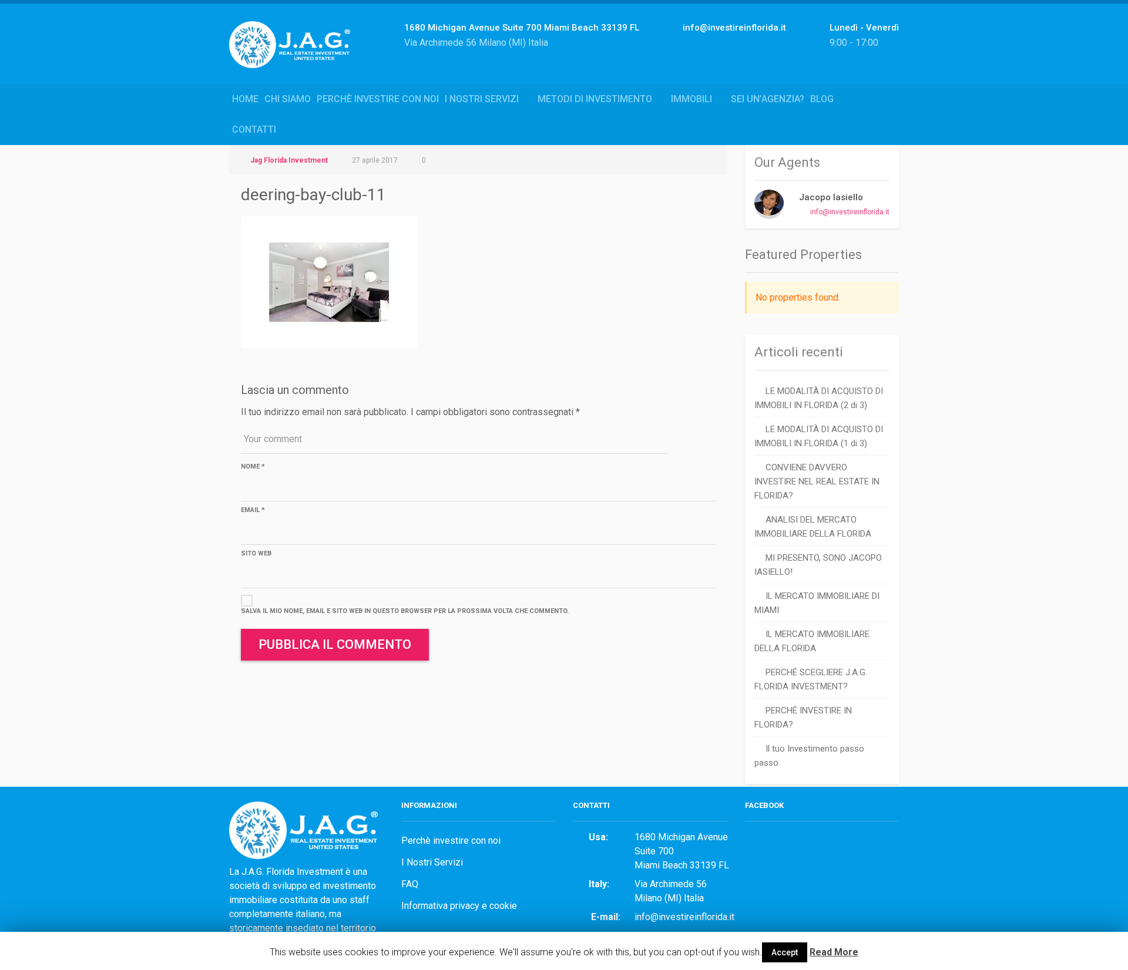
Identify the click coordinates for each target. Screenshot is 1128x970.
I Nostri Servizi (482, 99)
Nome (253, 466)
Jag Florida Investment (289, 160)
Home (245, 99)
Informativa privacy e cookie (459, 905)
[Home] (294, 57)
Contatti (254, 129)
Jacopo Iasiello (831, 197)
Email (253, 510)
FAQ (409, 884)
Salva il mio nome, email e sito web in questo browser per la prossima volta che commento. (405, 611)
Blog (822, 99)
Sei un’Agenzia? (767, 99)
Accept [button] (784, 952)
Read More (834, 952)
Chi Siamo (287, 99)
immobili (691, 99)
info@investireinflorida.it (849, 212)
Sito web (256, 553)
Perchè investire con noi (378, 99)
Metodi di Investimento (595, 99)
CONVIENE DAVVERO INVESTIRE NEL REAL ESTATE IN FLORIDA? (816, 481)
